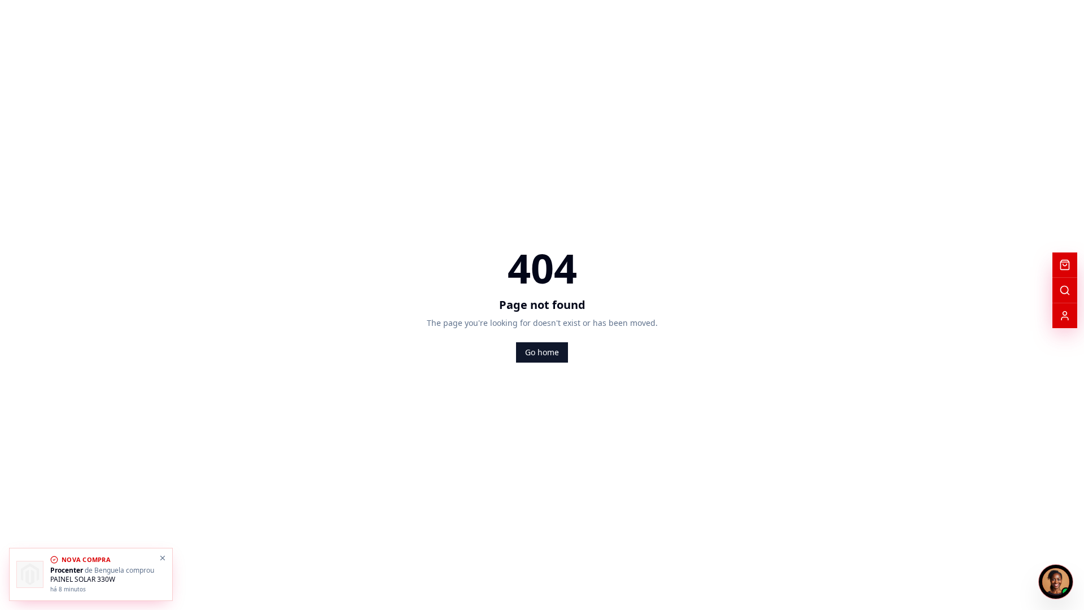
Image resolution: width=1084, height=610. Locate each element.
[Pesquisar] (1064, 290)
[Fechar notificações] (162, 558)
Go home (542, 352)
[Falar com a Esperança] (1056, 582)
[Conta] (1064, 315)
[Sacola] (1064, 264)
